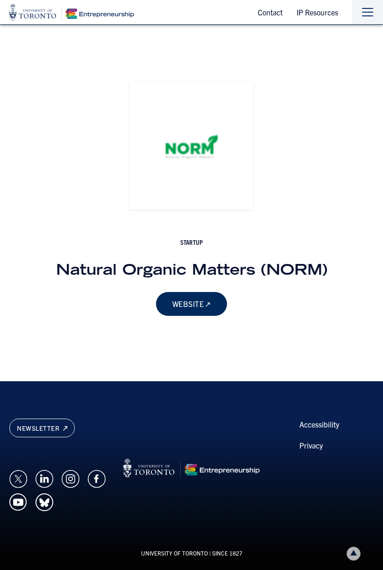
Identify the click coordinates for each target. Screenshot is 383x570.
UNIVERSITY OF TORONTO (174, 552)
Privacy (311, 445)
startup (191, 242)
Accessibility (319, 424)
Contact (270, 12)
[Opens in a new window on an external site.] (18, 478)
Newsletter (39, 428)
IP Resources (317, 12)
